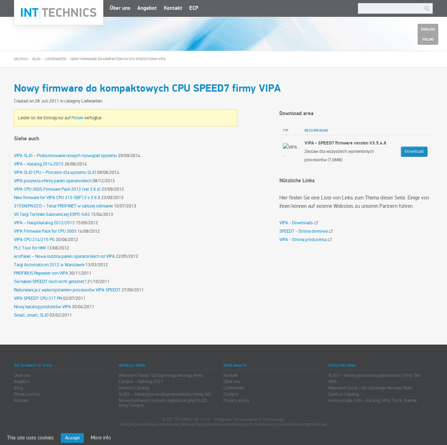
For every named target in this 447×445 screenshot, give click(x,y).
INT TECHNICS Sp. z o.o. (58, 12)
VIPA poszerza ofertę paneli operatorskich (52, 181)
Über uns (120, 8)
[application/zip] (290, 151)
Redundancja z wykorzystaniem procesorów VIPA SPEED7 (67, 290)
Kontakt (173, 8)
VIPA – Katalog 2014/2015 (39, 164)
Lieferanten (55, 59)
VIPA (332, 381)
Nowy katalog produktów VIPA (42, 307)
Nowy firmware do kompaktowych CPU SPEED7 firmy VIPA (118, 59)
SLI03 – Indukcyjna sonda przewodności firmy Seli (165, 394)
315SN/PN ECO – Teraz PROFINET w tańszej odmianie (63, 206)
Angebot (147, 8)
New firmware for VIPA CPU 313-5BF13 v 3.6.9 (57, 197)
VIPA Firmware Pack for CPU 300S (45, 231)
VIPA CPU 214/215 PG (34, 239)
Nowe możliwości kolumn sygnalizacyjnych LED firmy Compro (163, 403)
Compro (231, 394)
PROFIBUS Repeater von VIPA (41, 273)
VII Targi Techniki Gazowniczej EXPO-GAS (52, 214)
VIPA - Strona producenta (303, 239)
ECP (193, 8)
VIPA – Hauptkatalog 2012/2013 (44, 223)
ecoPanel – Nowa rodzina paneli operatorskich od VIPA (64, 256)
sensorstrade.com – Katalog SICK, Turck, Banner (372, 400)
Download (414, 151)
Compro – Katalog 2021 (141, 381)
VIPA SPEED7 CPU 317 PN (38, 298)
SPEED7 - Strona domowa (303, 231)
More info (101, 438)
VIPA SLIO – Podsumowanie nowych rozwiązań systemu (65, 155)
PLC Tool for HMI (30, 248)
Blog (36, 59)
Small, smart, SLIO (31, 315)
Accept (72, 437)
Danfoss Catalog (134, 388)
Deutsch (21, 59)
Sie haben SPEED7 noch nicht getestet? (50, 281)
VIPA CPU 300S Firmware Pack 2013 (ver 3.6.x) (57, 189)
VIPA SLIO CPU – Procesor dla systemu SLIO (55, 172)
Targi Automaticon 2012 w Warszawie (49, 265)
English (428, 29)
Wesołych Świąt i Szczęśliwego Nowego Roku (161, 375)
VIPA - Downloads (296, 223)
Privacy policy (27, 394)
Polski (77, 118)
